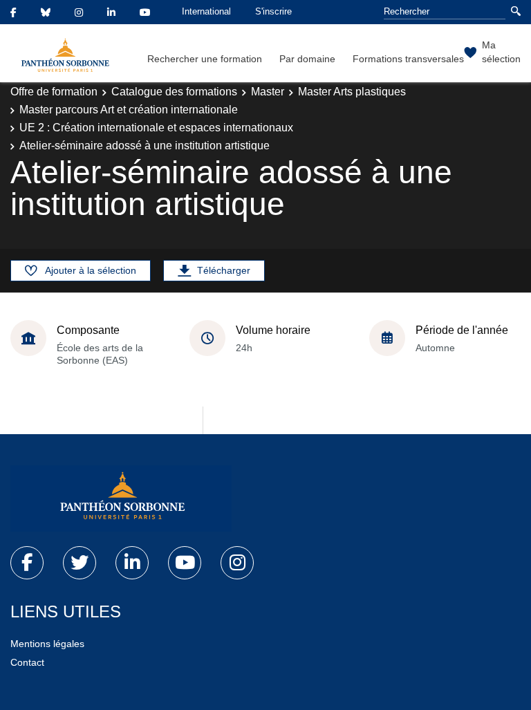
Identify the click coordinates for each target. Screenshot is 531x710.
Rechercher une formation (204, 58)
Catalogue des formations (174, 91)
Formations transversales (408, 58)
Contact (27, 662)
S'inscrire (273, 11)
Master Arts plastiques (352, 91)
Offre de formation (53, 91)
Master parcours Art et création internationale (128, 109)
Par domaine (307, 58)
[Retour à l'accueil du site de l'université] (121, 498)
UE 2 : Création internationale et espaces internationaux (156, 127)
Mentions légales (47, 643)
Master (267, 91)
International (206, 11)
